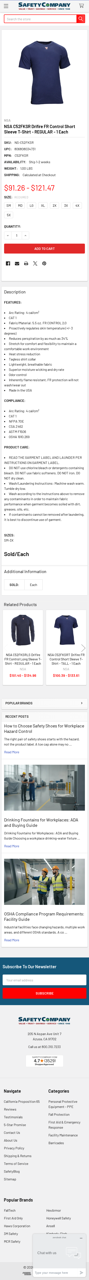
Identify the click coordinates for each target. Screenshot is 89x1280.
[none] (44, 72)
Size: (16, 197)
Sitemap (10, 1179)
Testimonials (13, 1117)
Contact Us (12, 1132)
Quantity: (12, 226)
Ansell (50, 1226)
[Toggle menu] (6, 6)
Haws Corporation (17, 1226)
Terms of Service (16, 1163)
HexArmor (53, 1210)
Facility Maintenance (63, 1135)
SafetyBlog (12, 1171)
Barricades (56, 1143)
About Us (10, 1140)
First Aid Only (13, 1218)
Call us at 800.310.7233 (44, 1047)
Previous (5, 648)
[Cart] (82, 6)
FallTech (10, 1210)
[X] (35, 263)
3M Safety (11, 1233)
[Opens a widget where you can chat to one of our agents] (59, 1255)
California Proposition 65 (22, 1101)
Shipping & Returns (18, 1156)
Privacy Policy (14, 1148)
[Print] (26, 263)
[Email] (17, 263)
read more (11, 752)
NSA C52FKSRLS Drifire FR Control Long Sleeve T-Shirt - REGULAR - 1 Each (22, 659)
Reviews (10, 1109)
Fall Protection (59, 1114)
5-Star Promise (15, 1125)
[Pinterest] (44, 263)
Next (83, 648)
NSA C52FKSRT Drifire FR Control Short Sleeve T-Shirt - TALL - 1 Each (66, 659)
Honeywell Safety (58, 1218)
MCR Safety (12, 1241)
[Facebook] (8, 263)
